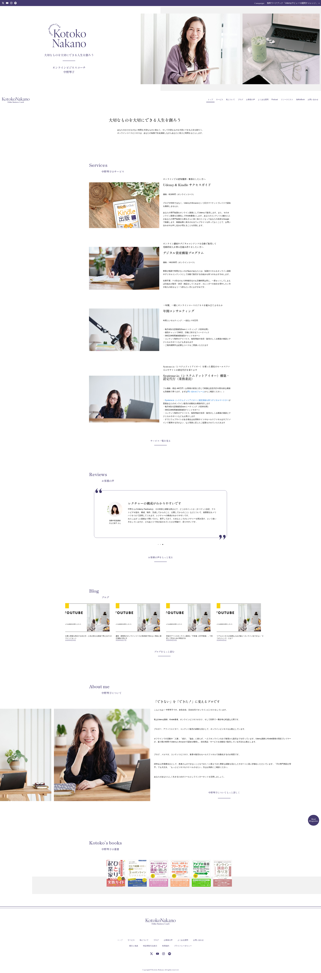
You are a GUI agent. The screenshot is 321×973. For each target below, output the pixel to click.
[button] (158, 544)
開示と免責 (133, 945)
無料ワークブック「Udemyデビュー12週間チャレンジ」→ (293, 3)
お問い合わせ (313, 99)
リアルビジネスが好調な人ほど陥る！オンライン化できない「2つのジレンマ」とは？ (240, 637)
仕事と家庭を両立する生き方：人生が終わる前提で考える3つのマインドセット (88, 637)
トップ (210, 99)
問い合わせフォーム (195, 391)
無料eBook (300, 99)
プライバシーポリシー (183, 945)
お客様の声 (250, 99)
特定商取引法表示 (150, 945)
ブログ (240, 99)
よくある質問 (263, 99)
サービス (219, 99)
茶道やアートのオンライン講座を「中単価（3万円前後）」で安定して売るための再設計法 (189, 637)
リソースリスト (287, 99)
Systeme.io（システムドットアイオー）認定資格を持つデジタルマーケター (197, 400)
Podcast (274, 99)
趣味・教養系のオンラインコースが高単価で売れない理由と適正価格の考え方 (138, 637)
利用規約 (165, 945)
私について (230, 99)
